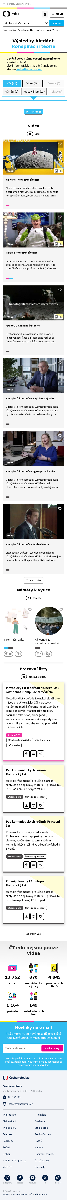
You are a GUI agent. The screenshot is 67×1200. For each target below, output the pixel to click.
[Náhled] (33, 753)
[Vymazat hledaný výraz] (46, 23)
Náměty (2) (11, 91)
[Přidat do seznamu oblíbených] (60, 144)
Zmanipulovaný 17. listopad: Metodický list (26, 883)
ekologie (40, 30)
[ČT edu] (11, 15)
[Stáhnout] (26, 753)
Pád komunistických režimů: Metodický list (26, 772)
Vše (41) (12, 83)
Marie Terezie (53, 30)
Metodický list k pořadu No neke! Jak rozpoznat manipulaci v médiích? (32, 690)
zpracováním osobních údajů (33, 1065)
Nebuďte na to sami (29, 69)
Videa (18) (32, 83)
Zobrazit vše (33, 580)
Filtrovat (36, 111)
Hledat (57, 23)
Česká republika (26, 30)
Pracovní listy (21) (34, 91)
